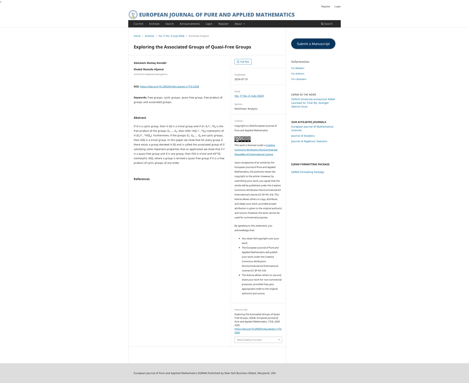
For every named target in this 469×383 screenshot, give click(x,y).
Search (169, 23)
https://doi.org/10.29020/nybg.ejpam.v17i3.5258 (169, 86)
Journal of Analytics (303, 135)
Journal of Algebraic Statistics (309, 141)
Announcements (190, 23)
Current (138, 23)
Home (137, 36)
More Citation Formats (249, 339)
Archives (154, 23)
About (238, 23)
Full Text (244, 61)
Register (223, 23)
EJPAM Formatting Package (307, 172)
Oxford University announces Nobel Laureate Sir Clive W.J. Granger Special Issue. (313, 102)
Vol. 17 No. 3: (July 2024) (171, 36)
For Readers (297, 68)
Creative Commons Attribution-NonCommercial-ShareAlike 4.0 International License (256, 149)
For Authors (297, 73)
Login (209, 23)
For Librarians (298, 79)
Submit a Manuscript (313, 44)
